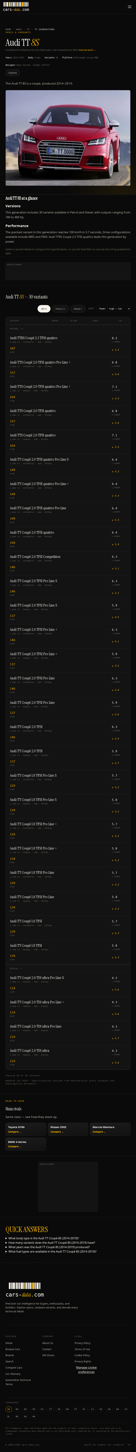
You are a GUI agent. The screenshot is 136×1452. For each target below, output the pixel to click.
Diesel (78, 308)
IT (50, 1409)
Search (9, 1361)
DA (25, 1416)
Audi (19, 29)
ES (42, 1409)
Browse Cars (12, 1349)
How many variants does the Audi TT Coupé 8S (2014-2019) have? (51, 1243)
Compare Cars (13, 1367)
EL (8, 1416)
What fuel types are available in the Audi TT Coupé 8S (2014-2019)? (52, 1251)
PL (84, 1409)
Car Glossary (12, 1373)
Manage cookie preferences (86, 1370)
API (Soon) (48, 1355)
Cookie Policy (82, 1355)
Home (8, 29)
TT (28, 29)
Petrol (60, 308)
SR (59, 1409)
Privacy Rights (83, 1361)
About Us (47, 1343)
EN (8, 1409)
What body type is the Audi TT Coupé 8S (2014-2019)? (43, 1238)
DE (25, 1409)
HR (67, 1409)
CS (92, 1409)
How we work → (87, 49)
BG (17, 1416)
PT (75, 1409)
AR (34, 1416)
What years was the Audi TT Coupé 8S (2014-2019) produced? (49, 1247)
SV (126, 1409)
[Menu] (129, 6)
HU (109, 1409)
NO (117, 1409)
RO (17, 1409)
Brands (9, 1355)
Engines (12, 72)
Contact (46, 1349)
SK (101, 1409)
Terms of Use (82, 1349)
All (44, 308)
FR (34, 1409)
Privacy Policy (82, 1343)
